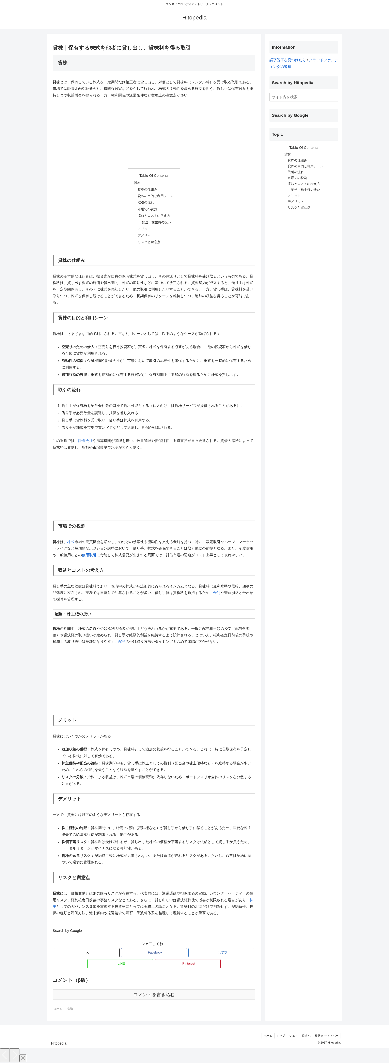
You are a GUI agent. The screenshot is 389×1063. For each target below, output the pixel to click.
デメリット (146, 235)
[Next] (14, 1055)
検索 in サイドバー (327, 1035)
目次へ (306, 1035)
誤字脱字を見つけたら (287, 60)
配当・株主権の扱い (156, 222)
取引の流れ (146, 202)
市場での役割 (147, 209)
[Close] (22, 1058)
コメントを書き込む (154, 994)
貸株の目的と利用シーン (155, 196)
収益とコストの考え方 (154, 215)
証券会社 (85, 441)
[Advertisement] (154, 133)
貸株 (137, 182)
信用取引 (89, 555)
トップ (281, 1035)
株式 (71, 542)
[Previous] (5, 1055)
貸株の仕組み (147, 189)
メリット (144, 228)
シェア (293, 1035)
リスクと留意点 (149, 242)
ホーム (268, 1035)
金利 (216, 593)
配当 (122, 642)
